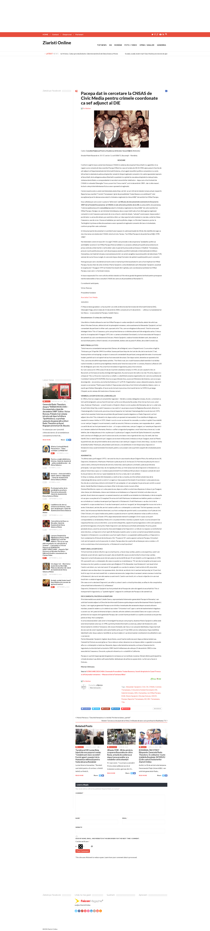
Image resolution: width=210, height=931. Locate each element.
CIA (143, 687)
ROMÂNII (118, 45)
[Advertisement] (105, 15)
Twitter (96, 708)
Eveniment (113, 747)
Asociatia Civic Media (89, 297)
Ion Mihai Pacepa (153, 693)
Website (78, 827)
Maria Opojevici (132, 696)
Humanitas (143, 693)
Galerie (143, 747)
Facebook (87, 708)
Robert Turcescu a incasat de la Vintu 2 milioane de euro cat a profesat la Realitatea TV (134, 721)
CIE (147, 687)
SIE (145, 699)
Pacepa (124, 699)
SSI (110, 45)
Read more (79, 775)
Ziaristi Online (57, 42)
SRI (148, 699)
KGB (123, 696)
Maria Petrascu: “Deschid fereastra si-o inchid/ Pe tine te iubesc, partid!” (104, 717)
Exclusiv (80, 747)
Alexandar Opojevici (133, 687)
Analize (47, 401)
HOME (45, 34)
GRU (136, 693)
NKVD (154, 696)
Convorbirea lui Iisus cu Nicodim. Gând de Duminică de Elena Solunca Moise (59, 524)
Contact (55, 34)
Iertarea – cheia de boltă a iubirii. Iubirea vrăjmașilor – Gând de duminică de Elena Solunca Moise (61, 476)
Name (77, 818)
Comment (79, 793)
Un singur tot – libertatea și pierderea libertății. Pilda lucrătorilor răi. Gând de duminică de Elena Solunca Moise (57, 568)
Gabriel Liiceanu (127, 693)
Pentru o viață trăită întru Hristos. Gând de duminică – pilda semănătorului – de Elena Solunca (61, 462)
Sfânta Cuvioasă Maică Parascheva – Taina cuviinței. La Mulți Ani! (59, 448)
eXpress (99, 685)
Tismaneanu (155, 699)
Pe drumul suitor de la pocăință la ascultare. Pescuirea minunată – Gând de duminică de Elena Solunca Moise (55, 492)
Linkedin (116, 708)
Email (125, 818)
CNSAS (152, 687)
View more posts (95, 688)
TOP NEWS (102, 45)
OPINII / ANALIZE (147, 45)
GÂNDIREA (161, 45)
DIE (155, 690)
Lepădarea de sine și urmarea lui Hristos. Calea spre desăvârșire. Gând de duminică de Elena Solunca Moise (70, 54)
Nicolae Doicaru (145, 696)
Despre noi (67, 34)
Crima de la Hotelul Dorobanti (142, 690)
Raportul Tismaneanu (136, 699)
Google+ (106, 708)
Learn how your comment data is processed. (121, 857)
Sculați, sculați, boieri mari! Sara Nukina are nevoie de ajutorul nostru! (142, 54)
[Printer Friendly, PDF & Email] (156, 679)
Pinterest (127, 708)
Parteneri (79, 34)
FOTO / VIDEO (130, 45)
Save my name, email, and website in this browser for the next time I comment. (107, 838)
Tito (123, 702)
